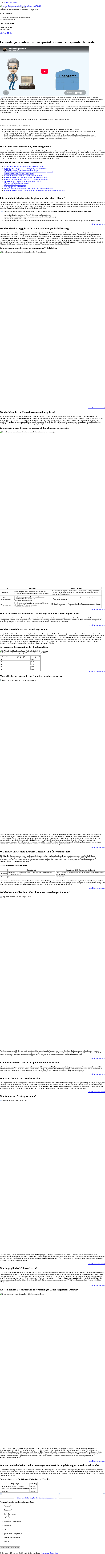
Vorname (7, 1506)
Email (6, 1542)
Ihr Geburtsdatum (10, 1514)
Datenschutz (54, 1553)
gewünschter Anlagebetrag (13, 1534)
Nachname (8, 1510)
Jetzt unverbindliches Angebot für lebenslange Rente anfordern (36, 1498)
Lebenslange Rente (10, 2)
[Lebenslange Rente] (20, 6)
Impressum (45, 1553)
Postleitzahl (7, 1526)
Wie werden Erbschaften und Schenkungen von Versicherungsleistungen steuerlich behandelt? (34, 190)
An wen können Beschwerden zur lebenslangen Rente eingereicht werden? (28, 188)
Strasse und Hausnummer (12, 1522)
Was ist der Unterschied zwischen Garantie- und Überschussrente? (25, 177)
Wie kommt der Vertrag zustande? (15, 185)
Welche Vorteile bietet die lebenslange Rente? (19, 174)
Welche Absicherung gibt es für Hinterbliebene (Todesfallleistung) (25, 168)
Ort (5, 1530)
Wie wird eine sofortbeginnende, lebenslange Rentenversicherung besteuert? (28, 172)
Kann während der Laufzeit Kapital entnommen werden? (22, 181)
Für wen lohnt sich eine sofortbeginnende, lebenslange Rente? (24, 166)
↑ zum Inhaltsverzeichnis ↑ (96, 224)
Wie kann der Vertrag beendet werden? (16, 183)
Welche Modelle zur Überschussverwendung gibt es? (21, 170)
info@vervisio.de (6, 33)
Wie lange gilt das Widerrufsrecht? (15, 187)
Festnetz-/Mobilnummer (12, 1538)
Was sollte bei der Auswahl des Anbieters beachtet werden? (23, 175)
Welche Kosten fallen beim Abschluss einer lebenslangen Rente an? (26, 179)
